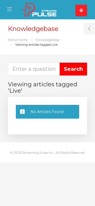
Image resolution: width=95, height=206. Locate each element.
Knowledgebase (47, 40)
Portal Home (17, 40)
